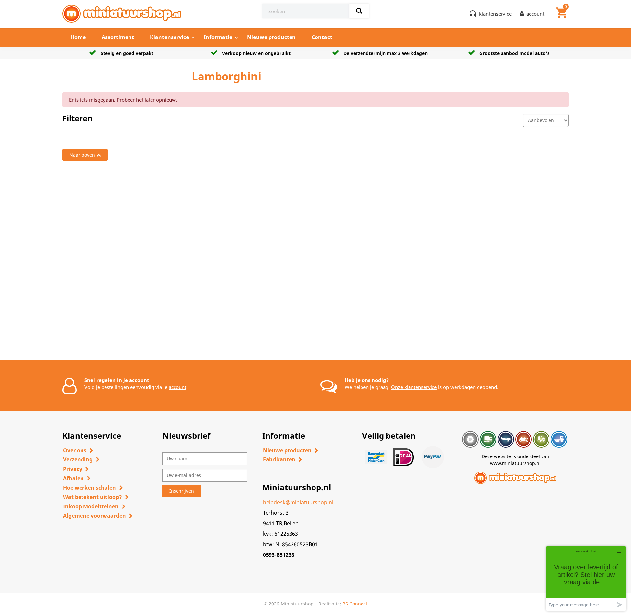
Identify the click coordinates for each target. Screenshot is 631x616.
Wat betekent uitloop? (92, 497)
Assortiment (118, 37)
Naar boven (82, 155)
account (177, 387)
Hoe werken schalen (89, 487)
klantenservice (495, 14)
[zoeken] (359, 11)
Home (78, 37)
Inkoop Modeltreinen (91, 506)
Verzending (78, 459)
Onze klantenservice (414, 387)
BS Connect (354, 604)
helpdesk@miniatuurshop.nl (298, 502)
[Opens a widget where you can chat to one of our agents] (586, 578)
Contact (322, 37)
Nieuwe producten (271, 37)
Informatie (218, 37)
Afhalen (73, 478)
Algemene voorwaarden (94, 515)
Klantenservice (169, 37)
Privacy (72, 469)
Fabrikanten (279, 459)
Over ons (74, 450)
